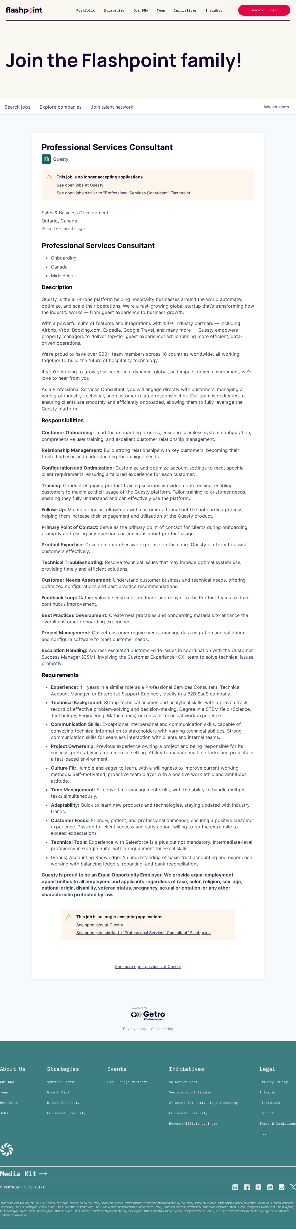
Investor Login (264, 10)
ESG (263, 1134)
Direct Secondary (63, 1102)
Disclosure (270, 1102)
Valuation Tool (183, 1082)
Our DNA (141, 10)
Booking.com (86, 330)
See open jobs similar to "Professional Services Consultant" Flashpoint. (124, 192)
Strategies (114, 10)
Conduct (267, 1113)
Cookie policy (162, 1029)
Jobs (4, 1113)
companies (61, 107)
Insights (214, 10)
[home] (24, 10)
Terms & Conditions (278, 1123)
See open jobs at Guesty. (81, 184)
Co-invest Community (66, 1113)
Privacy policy (134, 1029)
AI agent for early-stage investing (203, 1102)
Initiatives (185, 10)
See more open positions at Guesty (148, 966)
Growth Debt (58, 1092)
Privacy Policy (274, 1082)
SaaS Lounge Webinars (127, 1082)
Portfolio (85, 10)
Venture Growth (61, 1082)
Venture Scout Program (190, 1092)
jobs (17, 107)
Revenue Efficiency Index (193, 1123)
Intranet (268, 1092)
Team (161, 10)
